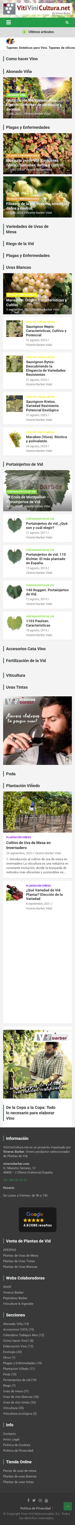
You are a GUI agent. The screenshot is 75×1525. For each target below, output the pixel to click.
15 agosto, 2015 (36, 568)
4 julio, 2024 (14, 506)
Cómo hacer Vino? (16, 1341)
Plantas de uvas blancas (20, 1476)
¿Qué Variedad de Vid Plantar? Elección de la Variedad (44, 894)
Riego (7, 1385)
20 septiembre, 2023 (19, 853)
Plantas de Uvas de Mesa (20, 1255)
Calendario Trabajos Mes (20, 1335)
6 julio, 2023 (14, 113)
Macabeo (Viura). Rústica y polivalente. (46, 439)
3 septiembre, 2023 (18, 309)
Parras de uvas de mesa (19, 1471)
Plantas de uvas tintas (18, 1482)
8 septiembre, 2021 (38, 903)
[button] (37, 1219)
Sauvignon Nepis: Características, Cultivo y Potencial (46, 330)
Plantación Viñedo (18, 837)
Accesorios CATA (15, 1329)
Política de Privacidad (35, 1508)
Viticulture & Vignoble (18, 1304)
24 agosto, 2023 (36, 446)
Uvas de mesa (13, 1391)
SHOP (7, 1287)
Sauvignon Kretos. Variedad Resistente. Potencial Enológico (43, 405)
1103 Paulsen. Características (38, 623)
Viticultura (10, 1408)
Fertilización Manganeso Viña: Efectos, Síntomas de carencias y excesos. (33, 104)
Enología (9, 1352)
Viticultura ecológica (17, 1414)
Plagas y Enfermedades (23, 155)
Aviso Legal (11, 1439)
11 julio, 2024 (14, 169)
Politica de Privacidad (18, 1450)
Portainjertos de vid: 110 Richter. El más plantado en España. (46, 558)
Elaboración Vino (15, 1346)
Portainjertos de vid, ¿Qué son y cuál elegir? (47, 525)
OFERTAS (9, 1250)
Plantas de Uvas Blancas (20, 1267)
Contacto (9, 1434)
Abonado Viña (17, 95)
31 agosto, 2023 (36, 340)
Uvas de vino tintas (16, 1402)
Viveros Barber (13, 1292)
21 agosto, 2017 (36, 532)
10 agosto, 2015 (36, 630)
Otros (7, 1357)
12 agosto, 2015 (36, 599)
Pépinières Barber (15, 1298)
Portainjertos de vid (22, 491)
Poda (6, 1374)
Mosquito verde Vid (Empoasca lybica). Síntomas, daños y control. (35, 162)
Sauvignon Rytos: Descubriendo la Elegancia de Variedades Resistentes (46, 368)
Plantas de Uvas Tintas (19, 1261)
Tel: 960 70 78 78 (14, 1180)
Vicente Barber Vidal (37, 113)
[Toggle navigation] (8, 22)
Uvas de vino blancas (22, 294)
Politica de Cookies (16, 1445)
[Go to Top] (68, 1506)
